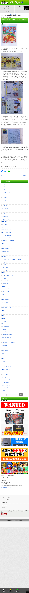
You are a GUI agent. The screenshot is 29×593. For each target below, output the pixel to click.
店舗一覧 (7, 6)
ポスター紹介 (4, 377)
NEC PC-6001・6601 (6, 232)
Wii (3, 294)
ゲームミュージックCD (7, 339)
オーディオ (4, 205)
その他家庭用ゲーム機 (6, 348)
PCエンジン (4, 270)
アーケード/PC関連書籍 (7, 334)
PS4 (3, 313)
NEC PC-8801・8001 (6, 229)
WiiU (3, 297)
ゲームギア (4, 197)
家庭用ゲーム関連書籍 (6, 337)
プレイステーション (6, 305)
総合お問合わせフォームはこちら (7, 487)
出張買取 (3, 184)
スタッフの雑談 (5, 387)
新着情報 (3, 390)
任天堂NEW (4, 345)
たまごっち (4, 213)
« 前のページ (3, 175)
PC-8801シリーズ (6, 369)
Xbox (3, 323)
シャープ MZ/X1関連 (6, 237)
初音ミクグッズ (5, 219)
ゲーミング (4, 203)
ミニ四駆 (4, 200)
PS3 (3, 310)
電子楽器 (4, 256)
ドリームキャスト (6, 267)
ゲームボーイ (5, 278)
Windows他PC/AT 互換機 (7, 248)
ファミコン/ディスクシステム (8, 275)
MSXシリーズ (5, 371)
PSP (3, 315)
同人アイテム (5, 363)
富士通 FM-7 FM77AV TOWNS (8, 240)
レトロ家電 (4, 224)
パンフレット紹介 (5, 382)
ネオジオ (4, 321)
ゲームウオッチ (5, 302)
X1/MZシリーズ (5, 374)
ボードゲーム (5, 216)
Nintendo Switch (5, 299)
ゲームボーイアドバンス (7, 280)
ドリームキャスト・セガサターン (9, 342)
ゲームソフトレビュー (6, 366)
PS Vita (3, 318)
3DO (3, 194)
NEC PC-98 (4, 221)
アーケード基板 (7, 8)
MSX (3, 243)
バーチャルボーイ (6, 208)
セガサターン (5, 264)
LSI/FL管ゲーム (5, 331)
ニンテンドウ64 (5, 286)
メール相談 (10, 591)
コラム (7, 11)
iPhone (3, 227)
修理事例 (3, 186)
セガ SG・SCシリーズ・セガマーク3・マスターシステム (13, 259)
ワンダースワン (5, 326)
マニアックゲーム (6, 329)
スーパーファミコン (6, 283)
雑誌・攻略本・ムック (6, 350)
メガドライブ (5, 262)
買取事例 (3, 189)
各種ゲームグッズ (6, 353)
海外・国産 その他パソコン (7, 246)
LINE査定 (17, 591)
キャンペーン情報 (5, 356)
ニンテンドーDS (5, 291)
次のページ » (25, 175)
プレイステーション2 (6, 307)
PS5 (3, 211)
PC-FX (3, 272)
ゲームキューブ (5, 288)
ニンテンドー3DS (6, 192)
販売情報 (3, 361)
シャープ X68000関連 (6, 235)
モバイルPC (4, 254)
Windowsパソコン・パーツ (7, 251)
